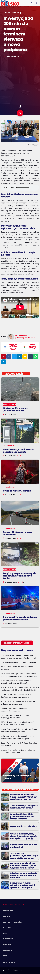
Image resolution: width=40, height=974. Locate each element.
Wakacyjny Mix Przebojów (17, 775)
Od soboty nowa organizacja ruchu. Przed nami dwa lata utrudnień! (23, 875)
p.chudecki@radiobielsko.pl (25, 338)
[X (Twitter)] (7, 963)
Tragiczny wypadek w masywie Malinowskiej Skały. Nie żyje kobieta (19, 576)
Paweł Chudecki (21, 336)
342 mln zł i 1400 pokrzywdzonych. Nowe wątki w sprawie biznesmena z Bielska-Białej (24, 857)
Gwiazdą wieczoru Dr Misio (17, 490)
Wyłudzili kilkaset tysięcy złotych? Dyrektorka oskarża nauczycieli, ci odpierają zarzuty (23, 837)
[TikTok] (9, 963)
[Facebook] (14, 963)
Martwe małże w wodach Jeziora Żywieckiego (16, 409)
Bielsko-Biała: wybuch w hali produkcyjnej (23, 845)
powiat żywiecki (12, 13)
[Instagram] (12, 963)
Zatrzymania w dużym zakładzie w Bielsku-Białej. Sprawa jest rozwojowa (22, 885)
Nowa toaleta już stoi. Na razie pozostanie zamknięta (18, 451)
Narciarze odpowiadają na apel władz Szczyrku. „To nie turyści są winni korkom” (23, 865)
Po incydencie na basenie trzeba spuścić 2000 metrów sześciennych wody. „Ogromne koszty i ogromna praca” (23, 799)
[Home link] (10, 3)
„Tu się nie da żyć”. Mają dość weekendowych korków (24, 806)
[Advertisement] (20, 81)
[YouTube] (4, 963)
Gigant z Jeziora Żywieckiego (23, 826)
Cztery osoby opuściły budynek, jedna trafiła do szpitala (20, 618)
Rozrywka (7, 772)
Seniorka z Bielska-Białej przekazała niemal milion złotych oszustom (22, 816)
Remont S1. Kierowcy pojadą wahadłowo (18, 533)
